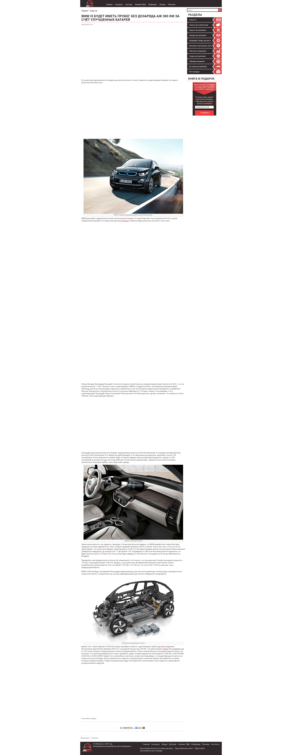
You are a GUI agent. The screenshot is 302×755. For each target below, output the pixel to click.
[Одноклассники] (141, 727)
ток (103, 551)
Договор (128, 4)
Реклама (205, 744)
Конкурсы (119, 4)
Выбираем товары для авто (200, 40)
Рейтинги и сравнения (197, 51)
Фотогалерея (194, 72)
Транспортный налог (184, 748)
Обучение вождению (197, 61)
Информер (153, 4)
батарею (125, 220)
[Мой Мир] (144, 727)
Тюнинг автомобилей (197, 56)
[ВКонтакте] (136, 727)
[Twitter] (139, 727)
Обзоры (162, 4)
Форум (164, 744)
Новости (192, 20)
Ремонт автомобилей (197, 30)
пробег (165, 649)
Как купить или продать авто (200, 46)
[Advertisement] (204, 152)
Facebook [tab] (94, 738)
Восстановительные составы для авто (156, 748)
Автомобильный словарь (151, 750)
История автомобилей (198, 66)
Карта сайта (200, 748)
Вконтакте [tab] (85, 738)
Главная (109, 4)
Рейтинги (171, 4)
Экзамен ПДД (140, 4)
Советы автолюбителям (198, 25)
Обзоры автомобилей (197, 35)
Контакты (215, 744)
